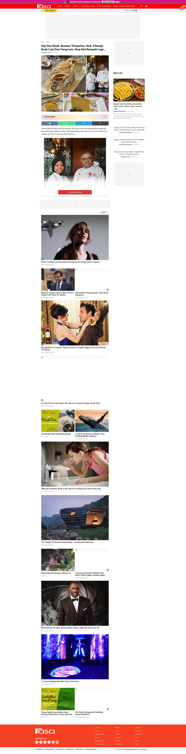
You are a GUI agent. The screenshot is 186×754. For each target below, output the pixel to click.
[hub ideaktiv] (146, 5)
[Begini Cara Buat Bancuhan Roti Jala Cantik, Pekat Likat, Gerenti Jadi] (129, 90)
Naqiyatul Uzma (125, 156)
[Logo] (44, 6)
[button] (141, 6)
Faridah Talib (47, 52)
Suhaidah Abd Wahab (119, 111)
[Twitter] (129, 11)
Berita (48, 42)
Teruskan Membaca (75, 192)
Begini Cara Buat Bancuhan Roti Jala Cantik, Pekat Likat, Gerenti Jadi (127, 106)
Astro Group (144, 749)
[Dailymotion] (136, 11)
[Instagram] (127, 11)
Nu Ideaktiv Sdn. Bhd (130, 749)
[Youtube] (134, 11)
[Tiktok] (132, 11)
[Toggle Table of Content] (103, 117)
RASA (42, 42)
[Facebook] (125, 11)
